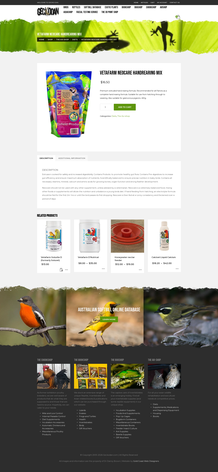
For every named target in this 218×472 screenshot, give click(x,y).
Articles (144, 2)
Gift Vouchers (85, 428)
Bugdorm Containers (126, 419)
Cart (153, 2)
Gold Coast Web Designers (146, 461)
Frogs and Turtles (87, 416)
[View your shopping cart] (178, 17)
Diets (114, 116)
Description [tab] (46, 158)
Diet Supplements (51, 419)
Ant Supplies (122, 431)
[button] (61, 270)
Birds (81, 425)
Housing (157, 413)
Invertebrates (85, 422)
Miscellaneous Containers (128, 422)
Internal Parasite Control (53, 416)
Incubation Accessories (53, 422)
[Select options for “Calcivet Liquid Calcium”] (177, 269)
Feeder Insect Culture (126, 428)
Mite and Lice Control (52, 413)
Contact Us (175, 2)
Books (156, 416)
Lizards (82, 410)
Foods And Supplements (128, 413)
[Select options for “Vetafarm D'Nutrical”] (103, 269)
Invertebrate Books (125, 425)
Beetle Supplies (123, 434)
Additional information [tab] (71, 158)
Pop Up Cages (123, 416)
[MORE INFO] (66, 270)
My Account (162, 2)
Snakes (82, 413)
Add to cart (124, 107)
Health (82, 419)
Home (136, 2)
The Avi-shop (123, 116)
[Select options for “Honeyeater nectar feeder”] (140, 270)
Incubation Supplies (125, 410)
